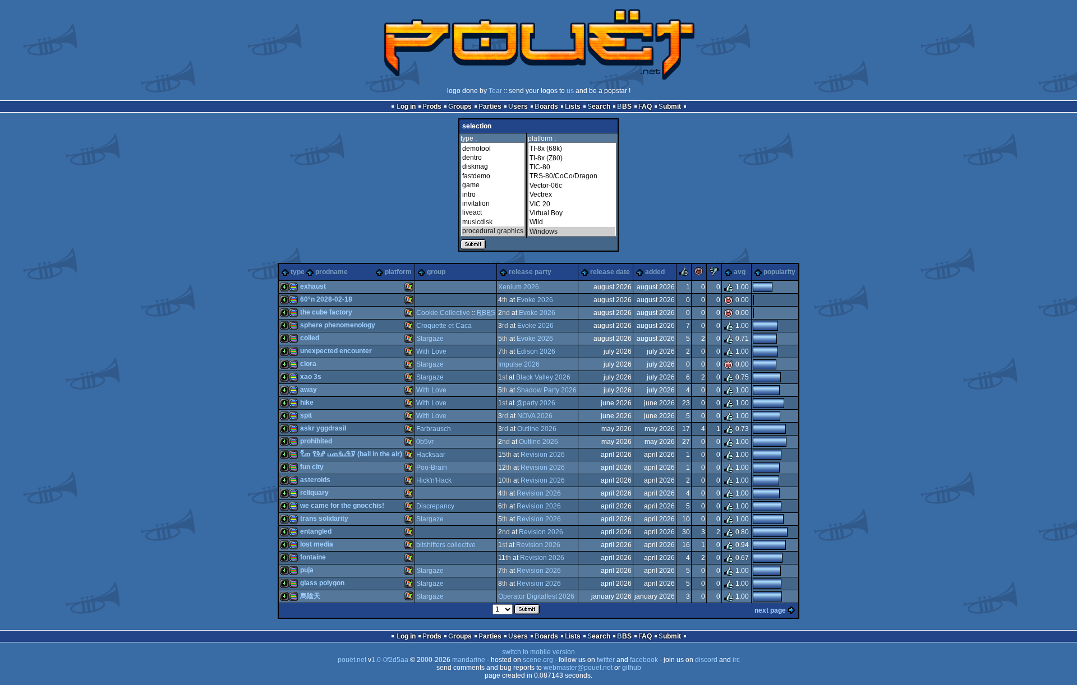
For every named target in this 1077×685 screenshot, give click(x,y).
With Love (431, 351)
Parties (489, 106)
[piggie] (698, 273)
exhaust (313, 286)
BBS (624, 106)
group (436, 272)
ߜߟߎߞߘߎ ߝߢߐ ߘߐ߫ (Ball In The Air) (351, 454)
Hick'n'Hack (434, 480)
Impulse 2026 (519, 364)
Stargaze (430, 338)
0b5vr (425, 442)
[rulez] (683, 273)
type (298, 272)
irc (736, 660)
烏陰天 (310, 596)
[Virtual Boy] (572, 213)
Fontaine (313, 557)
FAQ (645, 106)
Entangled (316, 531)
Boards (546, 106)
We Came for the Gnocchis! (342, 506)
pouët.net (352, 660)
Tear (495, 91)
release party (530, 272)
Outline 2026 (536, 429)
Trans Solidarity (324, 518)
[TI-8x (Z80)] (572, 158)
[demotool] (493, 148)
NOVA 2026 (535, 416)
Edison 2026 (536, 351)
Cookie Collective (443, 313)
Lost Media (316, 544)
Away (308, 390)
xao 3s (310, 377)
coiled (309, 338)
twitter (606, 660)
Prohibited (316, 441)
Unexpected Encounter (336, 351)
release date (610, 272)
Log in (406, 106)
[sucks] (714, 273)
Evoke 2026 (535, 300)
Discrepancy (435, 506)
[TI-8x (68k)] (572, 148)
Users (518, 106)
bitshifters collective (446, 545)
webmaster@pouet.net (578, 668)
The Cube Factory (326, 312)
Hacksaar (430, 455)
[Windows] (572, 231)
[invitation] (493, 203)
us (570, 91)
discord (706, 660)
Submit (670, 106)
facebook (644, 660)
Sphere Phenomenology (337, 325)
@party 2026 (535, 403)
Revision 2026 (543, 455)
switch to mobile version (538, 652)
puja (307, 570)
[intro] (493, 194)
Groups (460, 106)
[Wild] (572, 221)
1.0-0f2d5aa (389, 660)
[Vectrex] (572, 194)
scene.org (538, 660)
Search (598, 106)
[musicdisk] (493, 221)
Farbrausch (433, 429)
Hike (307, 402)
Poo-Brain (431, 467)
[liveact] (493, 212)
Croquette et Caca (444, 326)
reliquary (314, 493)
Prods (431, 106)
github (631, 668)
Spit (306, 415)
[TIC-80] (572, 167)
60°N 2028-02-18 (326, 299)
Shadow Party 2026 (547, 390)
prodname (331, 272)
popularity (779, 272)
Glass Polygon (322, 583)
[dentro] (493, 157)
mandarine (468, 660)
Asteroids (315, 480)
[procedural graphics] (493, 230)
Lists (573, 106)
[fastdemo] (493, 176)
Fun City (312, 467)
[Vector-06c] (572, 185)
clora (308, 364)
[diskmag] (493, 166)
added (655, 272)
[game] (493, 184)
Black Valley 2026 (543, 377)
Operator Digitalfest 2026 (536, 596)
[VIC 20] (572, 204)
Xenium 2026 (518, 287)
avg (739, 272)
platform (398, 272)
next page (770, 610)
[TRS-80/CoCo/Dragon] (572, 176)
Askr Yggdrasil (323, 428)
